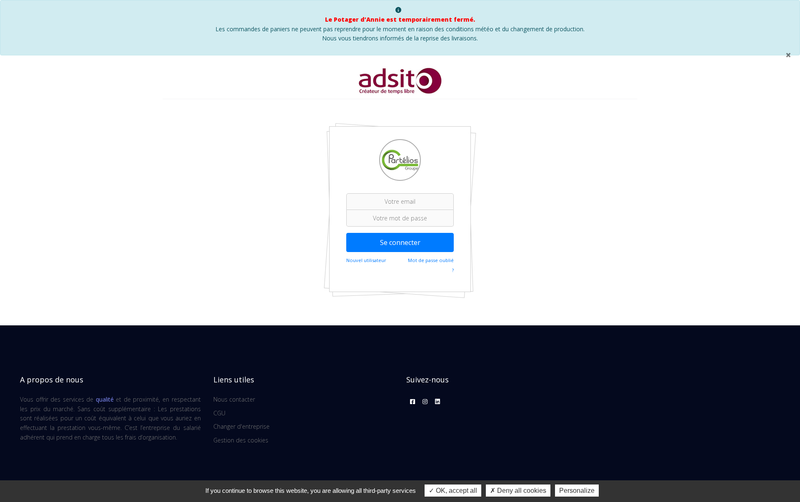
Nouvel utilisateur (366, 260)
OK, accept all (455, 490)
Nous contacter (234, 399)
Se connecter (400, 242)
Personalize (577, 490)
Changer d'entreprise (241, 426)
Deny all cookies (520, 490)
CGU (219, 413)
